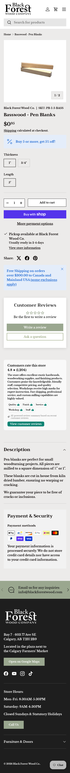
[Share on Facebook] (27, 258)
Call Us (14, 724)
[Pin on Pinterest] (35, 258)
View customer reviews (26, 424)
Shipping (10, 130)
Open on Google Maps (24, 661)
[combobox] (35, 22)
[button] (56, 9)
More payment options (35, 224)
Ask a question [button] (35, 337)
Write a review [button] (35, 327)
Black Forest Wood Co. (19, 108)
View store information (25, 248)
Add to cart (47, 202)
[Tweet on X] (19, 258)
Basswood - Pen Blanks (28, 34)
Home (7, 34)
